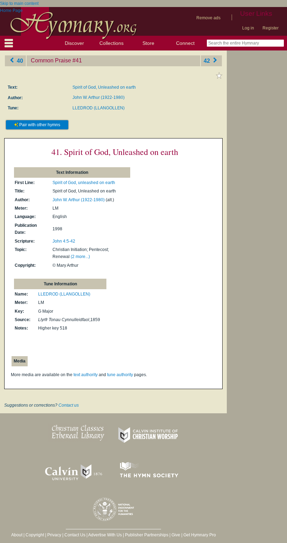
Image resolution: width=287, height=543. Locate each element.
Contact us (68, 405)
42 (207, 60)
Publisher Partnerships (146, 534)
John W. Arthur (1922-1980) (98, 97)
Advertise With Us (105, 534)
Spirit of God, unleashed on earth (83, 182)
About (16, 534)
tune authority (120, 374)
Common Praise (51, 60)
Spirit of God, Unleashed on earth (104, 87)
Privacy (54, 534)
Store (148, 43)
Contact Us (74, 534)
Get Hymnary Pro (199, 534)
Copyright (35, 534)
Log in (248, 28)
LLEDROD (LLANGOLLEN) (98, 108)
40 (19, 60)
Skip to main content (19, 3)
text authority (86, 374)
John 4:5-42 (63, 241)
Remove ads (208, 17)
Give (176, 534)
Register (270, 28)
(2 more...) (80, 256)
